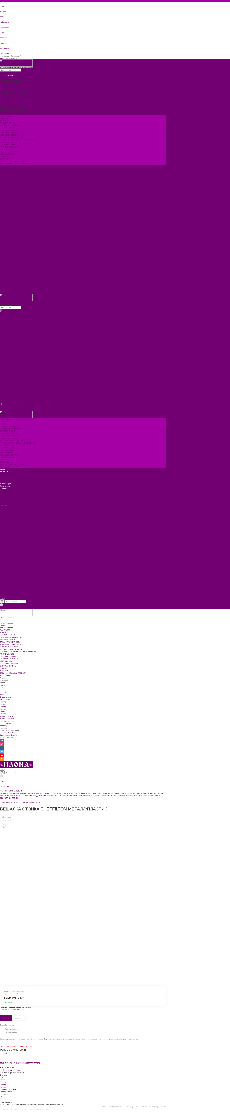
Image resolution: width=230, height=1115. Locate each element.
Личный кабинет (6, 737)
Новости (3, 171)
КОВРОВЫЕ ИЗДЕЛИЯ (9, 225)
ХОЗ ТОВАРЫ (5, 254)
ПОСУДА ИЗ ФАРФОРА (9, 237)
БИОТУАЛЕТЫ (5, 209)
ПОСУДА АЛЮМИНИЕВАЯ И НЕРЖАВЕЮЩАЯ (18, 230)
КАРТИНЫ (4, 211)
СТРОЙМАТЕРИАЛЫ (8, 245)
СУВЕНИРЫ (4, 247)
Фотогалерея (5, 273)
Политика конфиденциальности (153, 1106)
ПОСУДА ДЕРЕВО (7, 233)
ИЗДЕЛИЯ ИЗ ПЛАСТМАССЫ (11, 223)
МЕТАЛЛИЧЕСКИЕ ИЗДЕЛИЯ (11, 228)
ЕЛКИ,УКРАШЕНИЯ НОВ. (10, 221)
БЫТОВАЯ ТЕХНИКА (8, 214)
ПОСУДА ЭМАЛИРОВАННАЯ (11, 216)
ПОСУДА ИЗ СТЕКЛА (8, 235)
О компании (4, 1075)
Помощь (3, 276)
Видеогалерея (5, 271)
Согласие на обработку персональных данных (119, 1106)
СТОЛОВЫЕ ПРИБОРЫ (9, 242)
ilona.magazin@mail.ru (8, 58)
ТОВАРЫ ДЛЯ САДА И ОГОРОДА (13, 252)
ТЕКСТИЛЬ (4, 249)
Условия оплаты (6, 190)
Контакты (3, 292)
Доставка (3, 175)
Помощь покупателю (8, 194)
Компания (4, 259)
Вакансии (3, 173)
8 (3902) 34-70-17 (7, 733)
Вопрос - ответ (6, 197)
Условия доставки (7, 192)
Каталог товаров (6, 206)
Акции (2, 257)
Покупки (3, 187)
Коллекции (4, 199)
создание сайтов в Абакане (39, 1109)
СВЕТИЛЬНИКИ (6, 240)
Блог (2, 268)
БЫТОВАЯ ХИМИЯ (7, 218)
